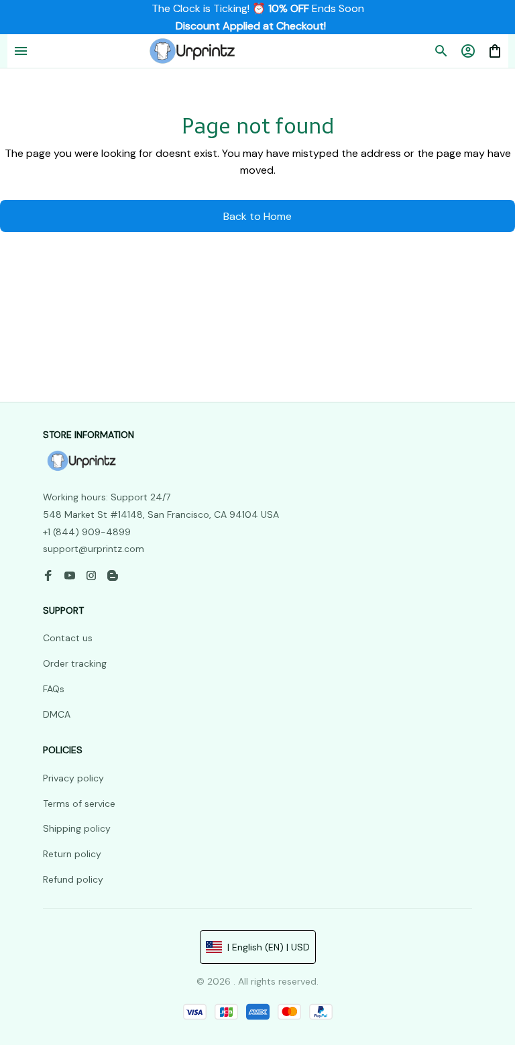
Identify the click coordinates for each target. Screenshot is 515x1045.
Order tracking (75, 663)
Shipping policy (77, 828)
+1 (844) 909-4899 (87, 532)
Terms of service (79, 804)
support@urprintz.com (93, 549)
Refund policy (73, 879)
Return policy (72, 854)
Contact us (68, 638)
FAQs (53, 689)
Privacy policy (73, 778)
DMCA (56, 714)
